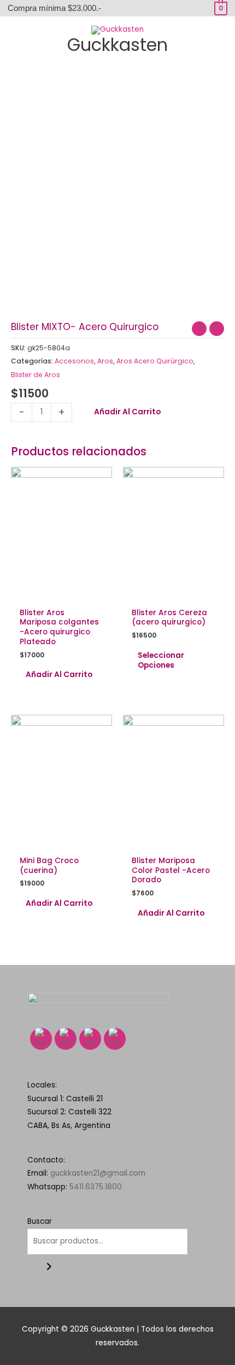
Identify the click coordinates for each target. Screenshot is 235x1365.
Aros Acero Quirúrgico (154, 361)
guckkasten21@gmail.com (97, 1173)
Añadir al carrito (127, 412)
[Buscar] (49, 1267)
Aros (105, 361)
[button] (117, 68)
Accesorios (74, 361)
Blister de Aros (35, 374)
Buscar (39, 1221)
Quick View (61, 593)
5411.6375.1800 (95, 1187)
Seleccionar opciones (161, 660)
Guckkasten (117, 44)
